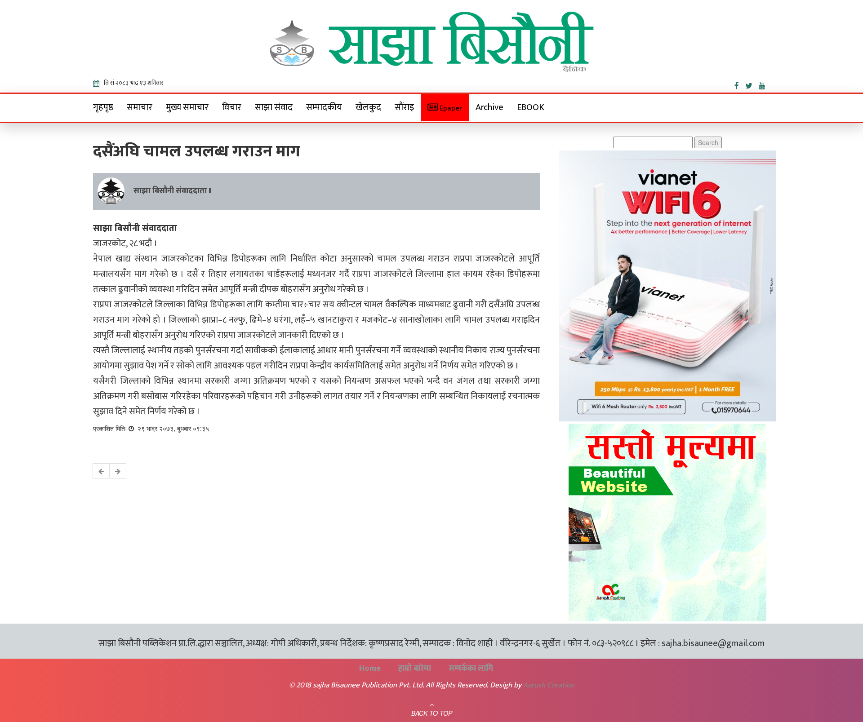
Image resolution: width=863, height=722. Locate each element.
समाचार (139, 107)
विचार (231, 107)
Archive (489, 107)
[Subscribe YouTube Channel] (764, 84)
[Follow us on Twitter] (752, 84)
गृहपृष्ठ (103, 107)
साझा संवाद (274, 107)
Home (370, 668)
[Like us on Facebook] (739, 84)
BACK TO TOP (431, 713)
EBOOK (530, 107)
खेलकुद (368, 107)
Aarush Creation (548, 685)
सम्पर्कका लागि (471, 668)
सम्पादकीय (324, 107)
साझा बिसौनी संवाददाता (170, 191)
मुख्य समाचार (187, 107)
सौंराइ (404, 107)
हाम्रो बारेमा (414, 668)
